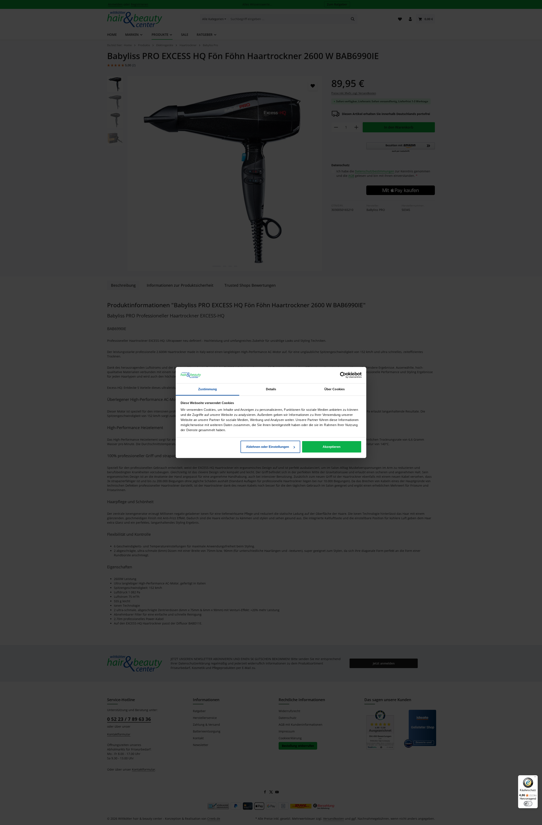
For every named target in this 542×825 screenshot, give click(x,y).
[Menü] (535, 777)
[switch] (528, 803)
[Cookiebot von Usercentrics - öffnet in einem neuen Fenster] (343, 375)
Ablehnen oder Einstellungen (268, 446)
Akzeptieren (331, 446)
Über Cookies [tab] (334, 389)
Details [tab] (271, 389)
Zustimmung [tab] (207, 389)
